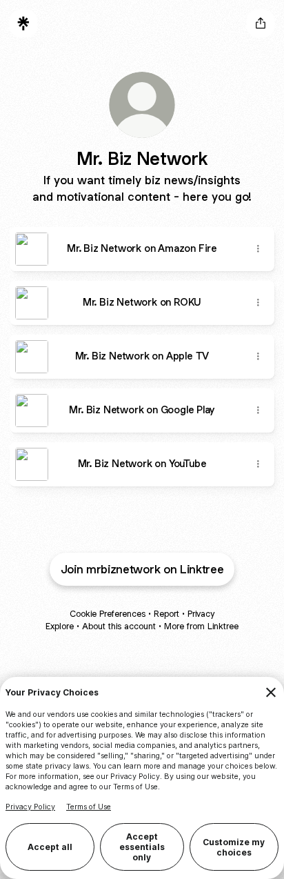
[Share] (258, 249)
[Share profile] (260, 23)
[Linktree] (23, 23)
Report (166, 614)
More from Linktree (201, 626)
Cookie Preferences (107, 614)
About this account (119, 626)
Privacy (200, 614)
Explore (59, 626)
